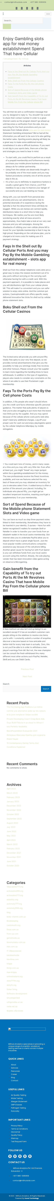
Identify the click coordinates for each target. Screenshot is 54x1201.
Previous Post (27, 669)
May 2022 (11, 836)
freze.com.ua (12, 929)
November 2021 (14, 857)
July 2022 (11, 827)
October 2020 (13, 865)
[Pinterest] (32, 8)
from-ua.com (12, 934)
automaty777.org (14, 904)
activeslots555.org (15, 891)
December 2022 (14, 806)
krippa (9, 964)
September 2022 (14, 819)
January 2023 (13, 801)
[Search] (7, 26)
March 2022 (12, 844)
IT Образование (14, 951)
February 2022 (13, 848)
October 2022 (13, 814)
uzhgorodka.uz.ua (14, 1002)
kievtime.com (13, 959)
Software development (17, 994)
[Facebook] (16, 8)
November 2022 (14, 810)
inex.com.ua (12, 946)
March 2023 (12, 793)
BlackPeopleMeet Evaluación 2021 (22, 731)
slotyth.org (11, 985)
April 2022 (11, 840)
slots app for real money (40, 130)
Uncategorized (10, 59)
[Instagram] (21, 8)
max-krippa (12, 972)
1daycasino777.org (15, 887)
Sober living (12, 989)
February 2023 (13, 797)
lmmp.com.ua (13, 968)
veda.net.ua (12, 1006)
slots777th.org (13, 981)
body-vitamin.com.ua (16, 917)
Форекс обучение (15, 1011)
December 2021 (14, 853)
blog (8, 912)
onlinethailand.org (14, 976)
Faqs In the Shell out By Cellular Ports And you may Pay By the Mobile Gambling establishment (28, 74)
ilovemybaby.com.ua (16, 942)
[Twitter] (27, 8)
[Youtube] (37, 8)
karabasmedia (13, 955)
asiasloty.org (12, 899)
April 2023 (11, 789)
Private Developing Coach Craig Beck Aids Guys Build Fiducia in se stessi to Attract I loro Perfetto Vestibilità (25, 723)
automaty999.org (14, 908)
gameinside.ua (13, 938)
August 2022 (12, 823)
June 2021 (11, 861)
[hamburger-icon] (48, 14)
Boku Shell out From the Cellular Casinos (26, 81)
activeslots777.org (15, 895)
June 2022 (11, 831)
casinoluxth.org (13, 925)
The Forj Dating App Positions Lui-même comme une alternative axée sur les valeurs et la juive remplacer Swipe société (26, 711)
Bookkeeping (12, 921)
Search (6, 684)
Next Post (27, 676)
